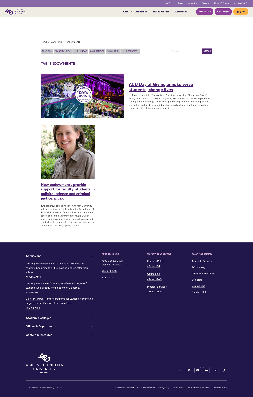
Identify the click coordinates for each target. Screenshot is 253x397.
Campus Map (198, 285)
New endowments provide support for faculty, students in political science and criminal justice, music (68, 191)
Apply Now (241, 11)
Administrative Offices (203, 273)
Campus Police (155, 261)
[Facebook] (180, 370)
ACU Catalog (198, 267)
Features (47, 51)
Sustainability (178, 388)
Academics (141, 11)
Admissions (181, 11)
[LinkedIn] (206, 370)
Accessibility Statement (124, 388)
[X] (189, 370)
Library (180, 3)
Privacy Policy (163, 388)
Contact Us (108, 277)
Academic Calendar (202, 261)
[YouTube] (197, 370)
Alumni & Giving (221, 3)
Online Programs (34, 298)
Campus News (97, 51)
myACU (167, 3)
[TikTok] (224, 370)
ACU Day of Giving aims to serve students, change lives (161, 87)
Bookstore (197, 279)
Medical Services (157, 286)
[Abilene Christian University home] (16, 12)
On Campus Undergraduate (40, 263)
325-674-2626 (154, 278)
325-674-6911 (32, 292)
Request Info (205, 11)
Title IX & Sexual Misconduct (198, 388)
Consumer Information (146, 388)
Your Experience (161, 11)
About (126, 11)
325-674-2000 (109, 271)
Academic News (62, 51)
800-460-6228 (33, 277)
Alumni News (80, 51)
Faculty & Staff (199, 292)
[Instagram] (215, 370)
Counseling (153, 273)
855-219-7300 (33, 308)
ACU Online (112, 51)
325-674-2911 (153, 266)
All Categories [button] (129, 51)
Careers (205, 3)
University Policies (220, 388)
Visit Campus (223, 11)
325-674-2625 (154, 291)
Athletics (192, 3)
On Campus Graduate (37, 283)
